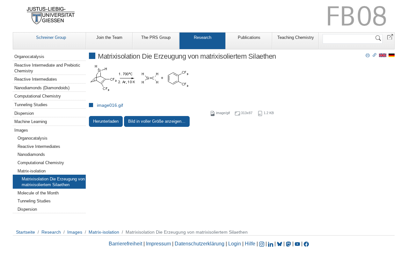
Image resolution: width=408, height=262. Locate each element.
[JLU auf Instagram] (262, 243)
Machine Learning (30, 121)
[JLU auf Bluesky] (280, 243)
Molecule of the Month (38, 193)
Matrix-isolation (32, 171)
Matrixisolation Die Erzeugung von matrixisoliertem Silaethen (53, 182)
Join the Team (109, 37)
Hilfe (250, 243)
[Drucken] (368, 54)
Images (21, 130)
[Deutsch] (392, 55)
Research (202, 37)
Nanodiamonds (31, 154)
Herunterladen (106, 121)
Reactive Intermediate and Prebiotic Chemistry (47, 68)
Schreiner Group (51, 37)
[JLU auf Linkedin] (271, 243)
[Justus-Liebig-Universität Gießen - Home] (51, 15)
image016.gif (110, 105)
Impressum (158, 243)
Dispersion (24, 113)
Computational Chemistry (37, 96)
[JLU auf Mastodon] (289, 243)
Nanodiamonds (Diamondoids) (41, 87)
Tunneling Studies (30, 104)
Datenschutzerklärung (199, 243)
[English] (382, 55)
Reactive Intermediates (35, 79)
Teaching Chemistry (295, 37)
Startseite (25, 232)
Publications (249, 37)
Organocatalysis (29, 56)
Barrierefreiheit (125, 243)
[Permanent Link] (374, 55)
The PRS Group (156, 37)
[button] (390, 36)
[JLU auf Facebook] (306, 243)
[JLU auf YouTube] (297, 243)
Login (235, 243)
